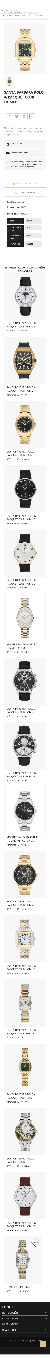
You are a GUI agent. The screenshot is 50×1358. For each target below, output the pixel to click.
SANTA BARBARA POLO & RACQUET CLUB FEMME (21, 453)
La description (27, 192)
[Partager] (9, 116)
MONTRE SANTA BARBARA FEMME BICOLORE (22, 646)
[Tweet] (17, 116)
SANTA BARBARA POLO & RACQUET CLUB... (21, 1160)
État (9, 202)
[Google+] (25, 116)
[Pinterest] (32, 116)
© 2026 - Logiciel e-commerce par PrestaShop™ (25, 1340)
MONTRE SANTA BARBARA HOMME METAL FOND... (22, 838)
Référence (12, 207)
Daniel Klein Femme (19, 1287)
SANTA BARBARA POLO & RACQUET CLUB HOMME (21, 324)
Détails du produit (27, 183)
